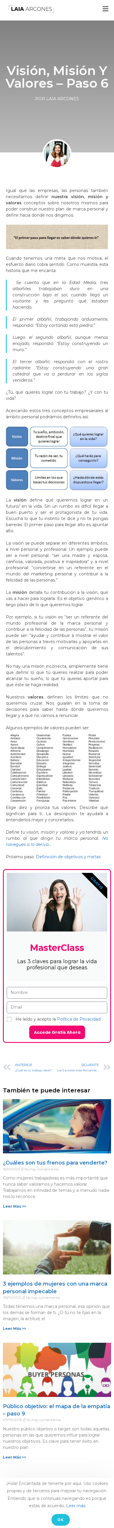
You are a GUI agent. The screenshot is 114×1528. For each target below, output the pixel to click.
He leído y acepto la (58, 1019)
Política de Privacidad (79, 1019)
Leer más (75, 1505)
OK (60, 1519)
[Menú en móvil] (105, 9)
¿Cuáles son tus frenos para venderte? (55, 1163)
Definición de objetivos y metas (68, 856)
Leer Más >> (14, 1206)
